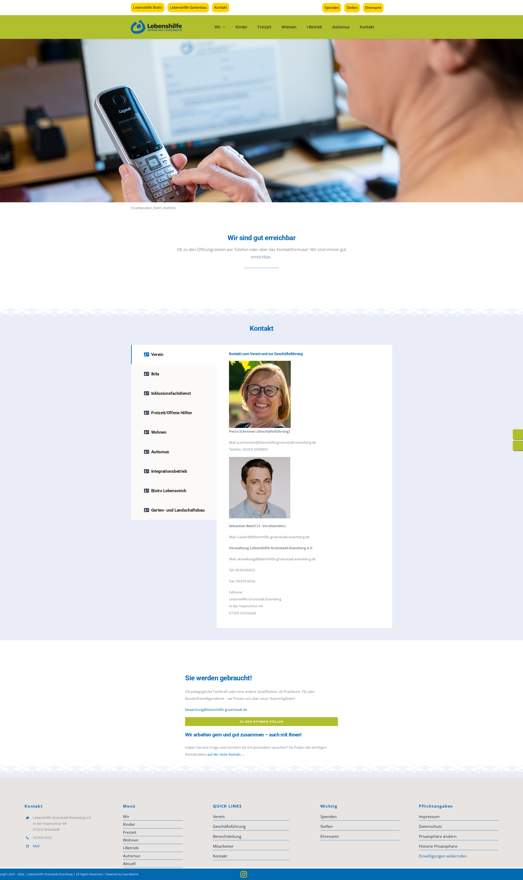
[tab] (174, 354)
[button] (458, 836)
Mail (36, 846)
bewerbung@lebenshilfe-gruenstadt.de (216, 709)
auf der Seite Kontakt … (225, 754)
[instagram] (243, 874)
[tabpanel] (304, 486)
